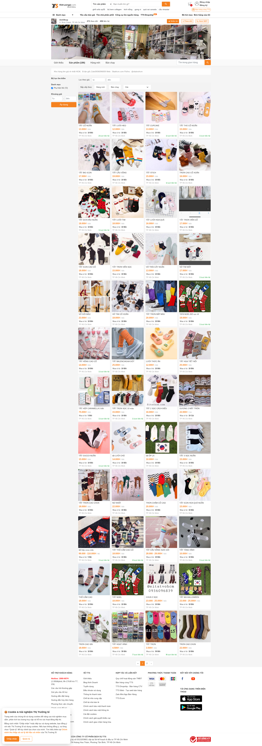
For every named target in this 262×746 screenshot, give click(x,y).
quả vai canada (150, 9)
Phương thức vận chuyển (62, 704)
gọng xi (138, 9)
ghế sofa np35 (99, 9)
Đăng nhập (205, 2)
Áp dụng (64, 104)
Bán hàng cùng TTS (202, 10)
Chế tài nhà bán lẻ (91, 702)
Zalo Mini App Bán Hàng (126, 694)
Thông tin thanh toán (92, 694)
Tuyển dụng (88, 686)
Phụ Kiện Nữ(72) (61, 88)
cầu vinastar (164, 9)
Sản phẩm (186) (77, 63)
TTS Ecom (120, 698)
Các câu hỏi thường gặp (61, 688)
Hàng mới (95, 63)
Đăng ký (203, 5)
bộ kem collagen (114, 9)
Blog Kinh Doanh (90, 682)
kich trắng (128, 9)
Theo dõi (188, 21)
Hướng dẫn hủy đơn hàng (62, 700)
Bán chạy (110, 63)
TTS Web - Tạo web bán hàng (129, 690)
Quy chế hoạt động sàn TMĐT (129, 678)
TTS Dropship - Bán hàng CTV (129, 686)
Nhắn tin (174, 21)
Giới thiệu (58, 63)
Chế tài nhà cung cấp (92, 698)
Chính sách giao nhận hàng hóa (97, 722)
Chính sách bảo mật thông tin (96, 710)
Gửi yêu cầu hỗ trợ (59, 692)
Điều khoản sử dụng (92, 690)
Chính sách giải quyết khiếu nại (96, 718)
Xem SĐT (203, 21)
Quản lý (26, 739)
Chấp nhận (12, 739)
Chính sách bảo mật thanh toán (97, 706)
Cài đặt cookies (90, 714)
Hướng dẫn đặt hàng (60, 696)
